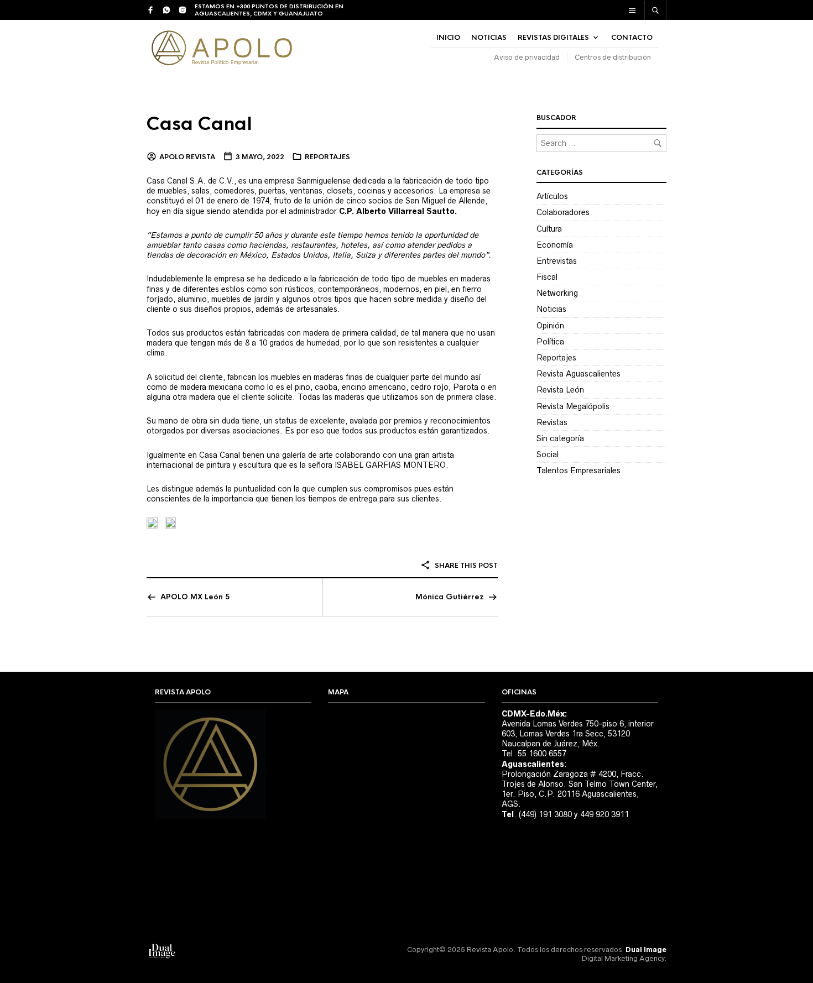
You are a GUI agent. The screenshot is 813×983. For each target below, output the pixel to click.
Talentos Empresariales (578, 470)
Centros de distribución (613, 57)
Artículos (552, 196)
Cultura (549, 228)
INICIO (448, 37)
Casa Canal (199, 124)
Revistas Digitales (553, 37)
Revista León (560, 389)
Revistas (551, 422)
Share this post (465, 565)
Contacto (632, 37)
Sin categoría (560, 438)
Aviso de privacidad (527, 57)
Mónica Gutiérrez (449, 597)
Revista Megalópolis (572, 406)
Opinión (550, 325)
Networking (557, 293)
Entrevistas (556, 261)
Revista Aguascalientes (578, 373)
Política (550, 341)
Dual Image (646, 949)
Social (547, 454)
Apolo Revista (187, 157)
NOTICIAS (489, 37)
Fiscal (546, 277)
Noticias (551, 309)
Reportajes (327, 157)
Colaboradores (563, 212)
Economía (554, 244)
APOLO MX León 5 (195, 597)
